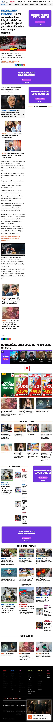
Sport (20, 2)
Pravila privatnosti (6, 705)
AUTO (44, 2)
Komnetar (39, 679)
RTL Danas (5, 679)
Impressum (5, 703)
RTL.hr (4, 711)
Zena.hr (8, 711)
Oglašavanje (11, 703)
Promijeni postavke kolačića (21, 705)
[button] (2, 352)
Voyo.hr (12, 711)
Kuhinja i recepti (31, 677)
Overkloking (40, 681)
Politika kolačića (26, 703)
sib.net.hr (26, 711)
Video (48, 673)
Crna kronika (5, 677)
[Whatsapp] (20, 65)
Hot (24, 2)
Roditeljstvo (30, 687)
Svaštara (39, 685)
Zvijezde (20, 673)
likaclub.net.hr (18, 714)
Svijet (4, 675)
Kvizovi (39, 687)
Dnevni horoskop (41, 677)
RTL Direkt (5, 681)
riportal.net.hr (18, 713)
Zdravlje (29, 689)
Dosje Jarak (5, 685)
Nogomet (3, 4)
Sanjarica (48, 677)
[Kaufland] (26, 368)
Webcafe (35, 2)
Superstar (20, 685)
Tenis (37, 4)
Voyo (19, 691)
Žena (40, 2)
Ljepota (29, 679)
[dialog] (39, 710)
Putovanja (30, 685)
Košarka (32, 4)
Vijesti (4, 673)
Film (19, 675)
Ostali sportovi (44, 4)
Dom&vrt (29, 675)
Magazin (28, 2)
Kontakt (12, 705)
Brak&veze (30, 673)
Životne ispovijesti (31, 691)
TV (19, 681)
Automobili (30, 693)
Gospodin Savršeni (22, 687)
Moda (29, 683)
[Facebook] (16, 65)
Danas (4, 671)
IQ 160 (48, 2)
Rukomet (9, 4)
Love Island (21, 683)
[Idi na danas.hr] (13, 1)
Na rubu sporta (25, 4)
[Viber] (22, 65)
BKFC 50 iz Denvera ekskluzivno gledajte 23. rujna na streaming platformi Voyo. (10, 238)
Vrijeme (4, 687)
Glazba (20, 677)
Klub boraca (16, 4)
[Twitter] (18, 65)
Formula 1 (12, 689)
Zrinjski (3, 335)
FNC (50, 4)
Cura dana (39, 675)
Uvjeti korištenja (18, 703)
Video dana (40, 689)
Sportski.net (16, 61)
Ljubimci (29, 681)
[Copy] (24, 65)
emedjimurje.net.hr (19, 711)
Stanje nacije (5, 683)
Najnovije (48, 675)
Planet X (39, 683)
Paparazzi (20, 679)
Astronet (39, 673)
